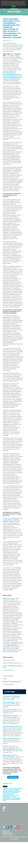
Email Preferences (14, 839)
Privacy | (3, 837)
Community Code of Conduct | (20, 837)
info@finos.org (7, 833)
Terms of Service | (9, 837)
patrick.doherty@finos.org (12, 681)
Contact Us (6, 831)
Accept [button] (13, 6)
